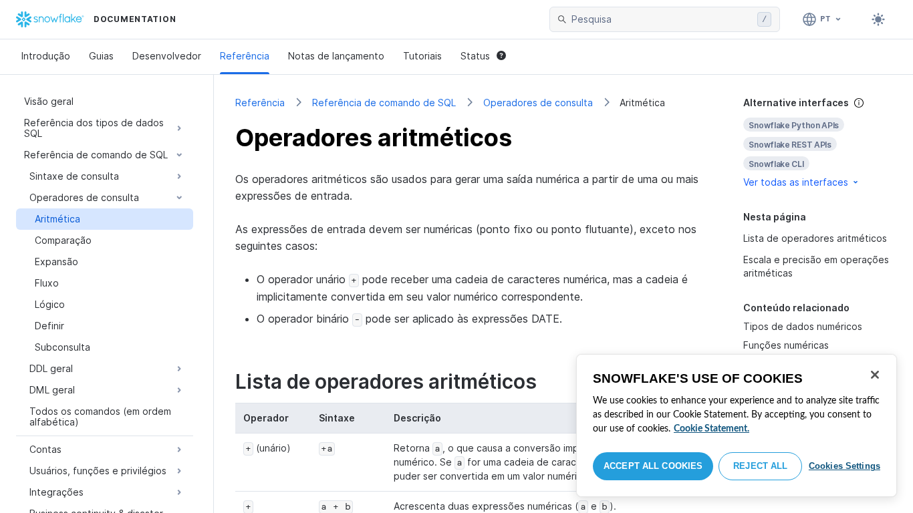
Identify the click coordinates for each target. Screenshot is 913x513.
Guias (101, 55)
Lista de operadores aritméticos (815, 238)
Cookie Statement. (711, 429)
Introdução (45, 55)
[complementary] (817, 142)
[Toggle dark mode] (878, 19)
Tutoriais (422, 55)
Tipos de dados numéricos (802, 326)
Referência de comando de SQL (384, 102)
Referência (244, 55)
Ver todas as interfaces (795, 182)
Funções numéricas (786, 345)
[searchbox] (661, 19)
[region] (736, 425)
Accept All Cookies (653, 466)
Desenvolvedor (166, 55)
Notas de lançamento (336, 55)
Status (475, 55)
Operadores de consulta (538, 102)
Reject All (760, 466)
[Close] (875, 374)
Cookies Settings (844, 466)
